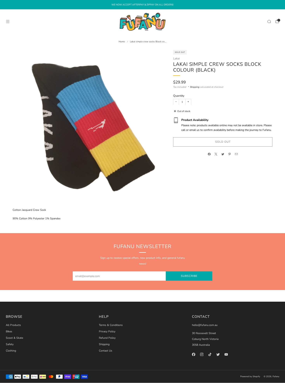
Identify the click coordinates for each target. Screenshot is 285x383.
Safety (10, 344)
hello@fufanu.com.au (205, 325)
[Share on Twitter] (223, 154)
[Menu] (8, 21)
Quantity (178, 96)
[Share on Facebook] (209, 154)
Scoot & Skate (14, 338)
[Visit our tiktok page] (210, 354)
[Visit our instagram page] (202, 354)
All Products (13, 325)
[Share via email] (236, 154)
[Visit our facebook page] (193, 354)
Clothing (11, 351)
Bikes (9, 331)
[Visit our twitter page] (218, 354)
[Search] (269, 21)
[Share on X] (216, 154)
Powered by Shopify (250, 376)
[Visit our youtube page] (226, 354)
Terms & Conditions (111, 325)
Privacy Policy (107, 331)
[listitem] (142, 4)
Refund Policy (107, 338)
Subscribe (189, 276)
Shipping (194, 86)
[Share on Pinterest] (230, 154)
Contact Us (105, 351)
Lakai (176, 58)
